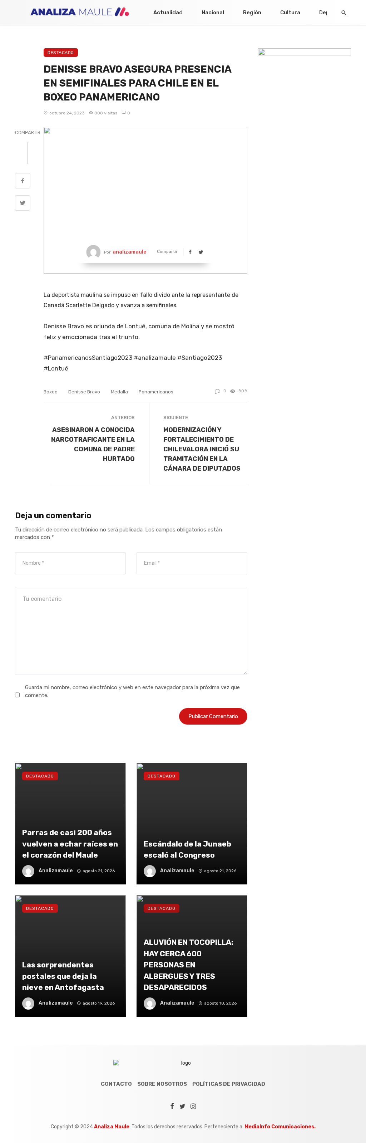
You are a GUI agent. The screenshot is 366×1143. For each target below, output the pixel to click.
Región (252, 12)
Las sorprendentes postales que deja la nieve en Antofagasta (63, 976)
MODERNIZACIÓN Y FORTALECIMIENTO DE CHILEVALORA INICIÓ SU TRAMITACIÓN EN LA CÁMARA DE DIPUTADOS (202, 449)
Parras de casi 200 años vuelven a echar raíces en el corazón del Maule (70, 843)
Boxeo (51, 391)
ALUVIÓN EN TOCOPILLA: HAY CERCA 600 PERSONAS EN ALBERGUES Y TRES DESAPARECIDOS (188, 965)
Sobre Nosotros (162, 1084)
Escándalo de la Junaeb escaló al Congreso (187, 849)
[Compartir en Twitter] (22, 203)
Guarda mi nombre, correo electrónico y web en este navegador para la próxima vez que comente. (132, 691)
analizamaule (129, 252)
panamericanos (156, 391)
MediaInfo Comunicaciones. (280, 1127)
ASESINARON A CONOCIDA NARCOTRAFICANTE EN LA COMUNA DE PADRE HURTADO (93, 444)
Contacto (116, 1084)
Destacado (61, 52)
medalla (119, 391)
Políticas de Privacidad (228, 1084)
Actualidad (168, 12)
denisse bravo (84, 391)
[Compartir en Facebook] (22, 181)
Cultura (290, 12)
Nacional (213, 12)
